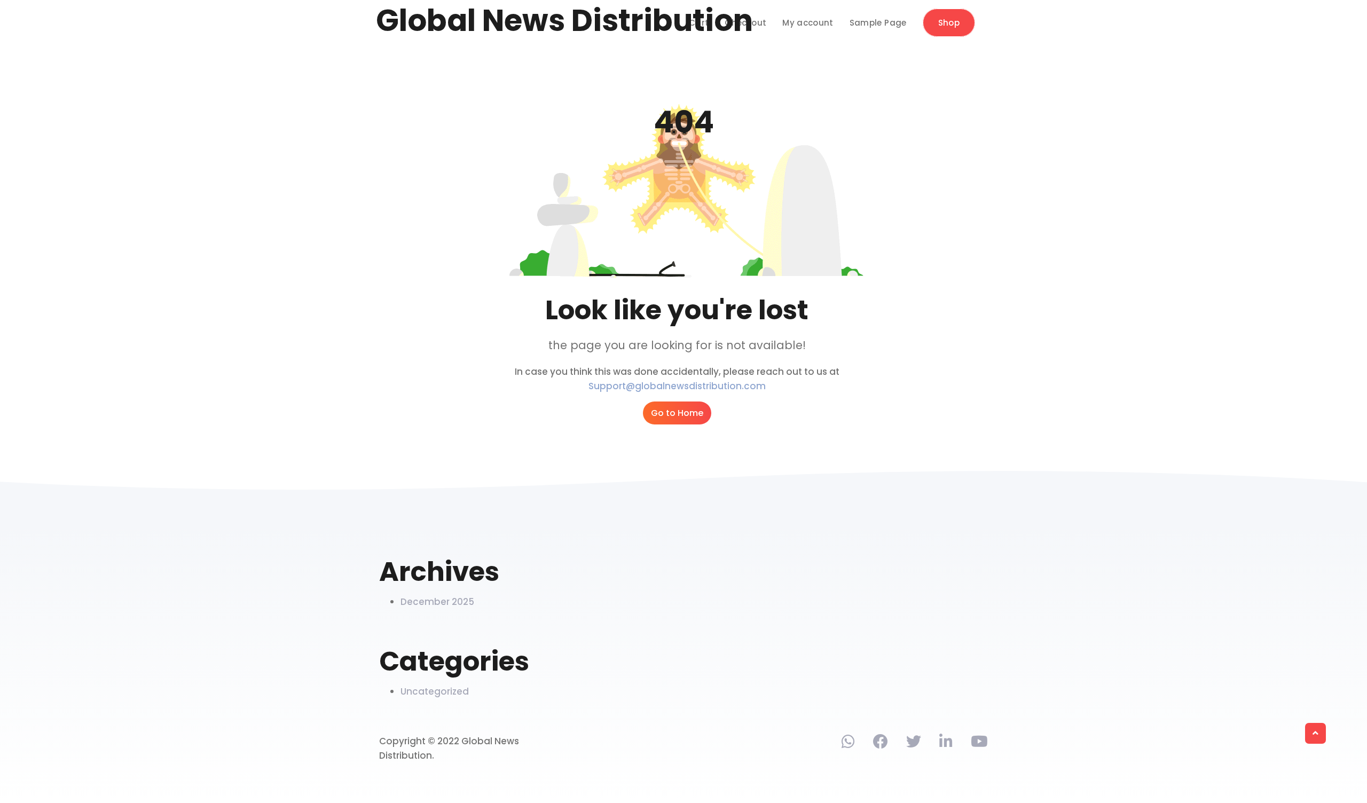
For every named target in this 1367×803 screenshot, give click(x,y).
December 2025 (437, 601)
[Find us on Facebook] (880, 743)
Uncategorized (434, 691)
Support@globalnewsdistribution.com (677, 386)
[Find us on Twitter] (913, 743)
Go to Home (677, 413)
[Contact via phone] (848, 743)
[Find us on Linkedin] (946, 743)
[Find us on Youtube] (979, 743)
